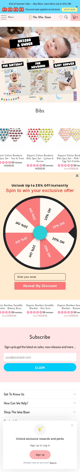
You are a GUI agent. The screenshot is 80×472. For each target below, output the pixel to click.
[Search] (66, 17)
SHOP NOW (69, 9)
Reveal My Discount (40, 286)
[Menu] (2, 17)
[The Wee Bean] (40, 17)
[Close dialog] (77, 176)
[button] (34, 165)
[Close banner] (76, 6)
